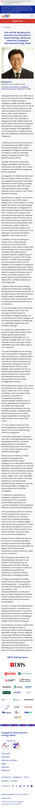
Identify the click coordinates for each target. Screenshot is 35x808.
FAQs (26, 777)
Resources (5, 770)
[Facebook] (13, 786)
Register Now (17, 21)
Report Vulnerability (8, 794)
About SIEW (5, 753)
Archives (14, 781)
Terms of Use (5, 798)
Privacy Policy (23, 794)
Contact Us (5, 777)
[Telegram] (32, 786)
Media (3, 764)
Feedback (17, 777)
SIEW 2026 (5, 757)
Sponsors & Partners (9, 760)
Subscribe (5, 767)
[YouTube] (24, 786)
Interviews (7, 27)
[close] (32, 16)
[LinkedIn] (20, 786)
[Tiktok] (28, 786)
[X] (17, 786)
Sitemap (4, 781)
